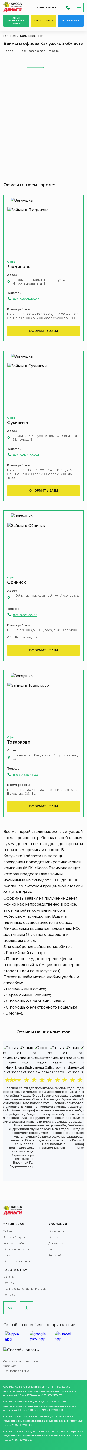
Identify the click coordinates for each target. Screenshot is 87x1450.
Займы (7, 1231)
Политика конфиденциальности (25, 1288)
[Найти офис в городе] (35, 67)
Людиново (19, 266)
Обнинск (16, 582)
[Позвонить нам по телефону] (67, 7)
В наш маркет (70, 20)
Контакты (9, 1295)
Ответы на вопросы (16, 1261)
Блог (51, 1249)
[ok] (26, 1307)
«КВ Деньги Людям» (25, 1431)
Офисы (53, 1237)
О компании (56, 1231)
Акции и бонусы (14, 1237)
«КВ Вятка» (21, 1416)
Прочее (8, 1255)
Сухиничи (17, 422)
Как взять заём (13, 1243)
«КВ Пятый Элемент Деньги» (31, 1386)
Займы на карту (43, 20)
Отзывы (8, 1283)
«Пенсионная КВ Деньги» (28, 1401)
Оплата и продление (17, 1249)
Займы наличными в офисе (16, 21)
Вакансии (9, 1277)
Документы (56, 1243)
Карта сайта (56, 1255)
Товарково (18, 742)
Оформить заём (43, 331)
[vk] (9, 1307)
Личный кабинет (46, 7)
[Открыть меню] (79, 7)
